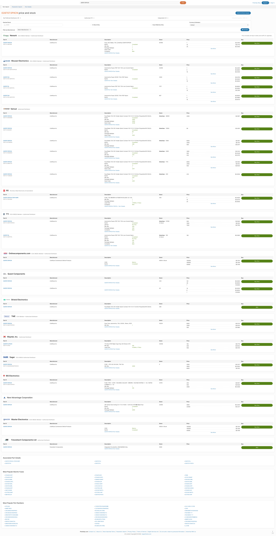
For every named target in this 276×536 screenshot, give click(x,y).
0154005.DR (98, 481)
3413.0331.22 (98, 486)
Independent (162, 18)
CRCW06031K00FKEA (191, 521)
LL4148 (187, 525)
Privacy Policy (132, 531)
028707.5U (6, 77)
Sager (22, 357)
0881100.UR (8, 494)
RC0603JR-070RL (100, 525)
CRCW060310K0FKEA (11, 510)
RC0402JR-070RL (100, 510)
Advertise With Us (191, 531)
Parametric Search (121, 531)
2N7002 (97, 523)
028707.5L (6, 86)
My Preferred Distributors (11, 18)
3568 (186, 475)
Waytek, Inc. (19, 337)
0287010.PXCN (99, 494)
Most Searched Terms (109, 531)
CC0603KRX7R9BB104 (191, 517)
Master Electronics (33, 419)
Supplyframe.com (146, 534)
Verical (20, 109)
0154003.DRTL (99, 477)
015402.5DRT (98, 483)
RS (19, 190)
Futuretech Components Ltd (30, 440)
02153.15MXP (188, 477)
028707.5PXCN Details (243, 13)
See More (213, 48)
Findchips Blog (257, 3)
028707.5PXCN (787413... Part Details (115, 206)
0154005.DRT (9, 477)
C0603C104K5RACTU (101, 515)
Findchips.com (6, 3)
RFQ (257, 307)
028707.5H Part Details (111, 99)
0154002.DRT (188, 486)
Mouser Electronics (33, 61)
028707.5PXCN (7, 42)
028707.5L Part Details (111, 89)
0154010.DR (98, 475)
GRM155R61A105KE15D (11, 523)
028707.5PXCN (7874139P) (10, 197)
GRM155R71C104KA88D (11, 515)
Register (265, 3)
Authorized (88, 18)
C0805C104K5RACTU (101, 512)
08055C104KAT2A (10, 521)
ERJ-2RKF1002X (99, 521)
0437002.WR (98, 488)
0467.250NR (8, 490)
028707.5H (6, 95)
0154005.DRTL (9, 481)
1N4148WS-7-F (189, 515)
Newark (26, 35)
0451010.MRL (8, 486)
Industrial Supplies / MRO (240, 18)
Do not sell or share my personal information (172, 531)
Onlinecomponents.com (32, 253)
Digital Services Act (153, 531)
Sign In (272, 3)
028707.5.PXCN (7, 344)
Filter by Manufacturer (9, 30)
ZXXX (186, 508)
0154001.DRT (188, 483)
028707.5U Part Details (111, 80)
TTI (20, 214)
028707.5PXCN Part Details (112, 53)
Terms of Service (141, 531)
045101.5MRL (8, 479)
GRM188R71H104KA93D (191, 510)
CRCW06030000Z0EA (11, 517)
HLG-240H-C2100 (190, 506)
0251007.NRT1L (99, 490)
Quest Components (16, 274)
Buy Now (257, 43)
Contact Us (92, 531)
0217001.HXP (188, 494)
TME (24, 316)
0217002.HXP (98, 492)
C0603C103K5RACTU (11, 525)
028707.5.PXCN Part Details (112, 349)
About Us (99, 531)
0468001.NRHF (99, 479)
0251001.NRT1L (189, 492)
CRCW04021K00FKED (11, 512)
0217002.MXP (9, 492)
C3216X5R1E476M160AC (102, 508)
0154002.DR (188, 490)
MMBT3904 (8, 508)
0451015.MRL (188, 481)
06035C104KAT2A (190, 523)
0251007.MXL (8, 483)
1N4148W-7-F (188, 512)
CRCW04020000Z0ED (101, 517)
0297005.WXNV (189, 488)
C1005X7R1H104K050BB (101, 506)
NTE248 (7, 506)
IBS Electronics (12, 376)
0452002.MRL (189, 479)
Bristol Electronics (19, 300)
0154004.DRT (9, 488)
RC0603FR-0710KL (100, 519)
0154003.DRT (9, 475)
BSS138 (7, 519)
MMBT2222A (188, 519)
